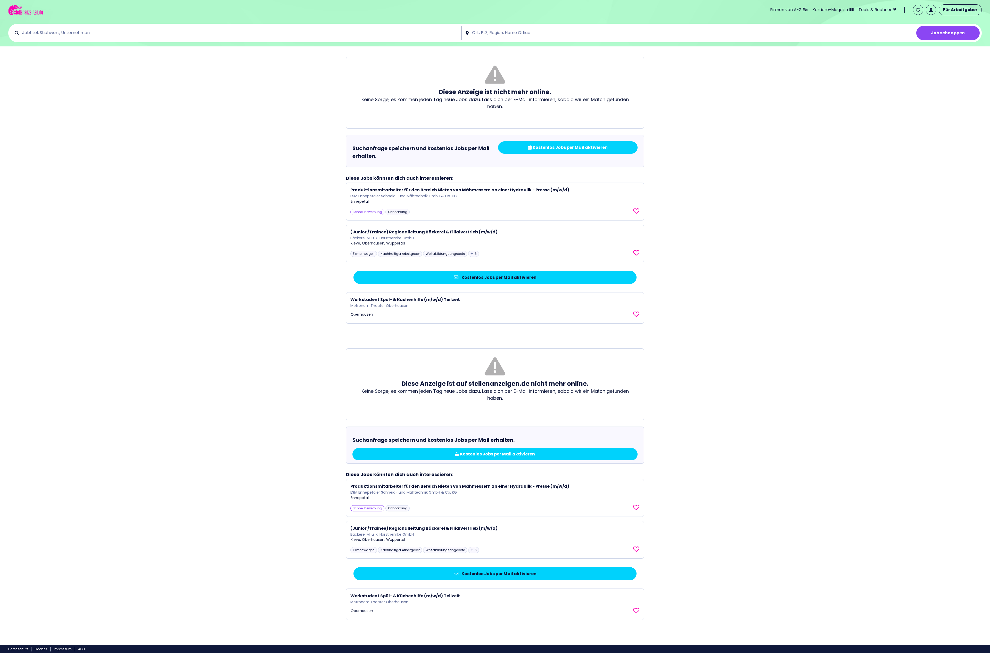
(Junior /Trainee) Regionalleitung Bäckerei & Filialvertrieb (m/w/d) (424, 232)
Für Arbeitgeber (960, 10)
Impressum (63, 649)
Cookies (41, 649)
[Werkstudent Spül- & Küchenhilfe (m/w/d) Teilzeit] (495, 307)
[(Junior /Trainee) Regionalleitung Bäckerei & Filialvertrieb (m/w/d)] (495, 243)
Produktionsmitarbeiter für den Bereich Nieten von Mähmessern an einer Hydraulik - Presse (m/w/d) (459, 190)
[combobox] (240, 33)
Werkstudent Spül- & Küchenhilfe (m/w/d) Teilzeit (405, 300)
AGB (81, 649)
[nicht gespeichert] (636, 211)
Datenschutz (18, 649)
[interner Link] (25, 10)
